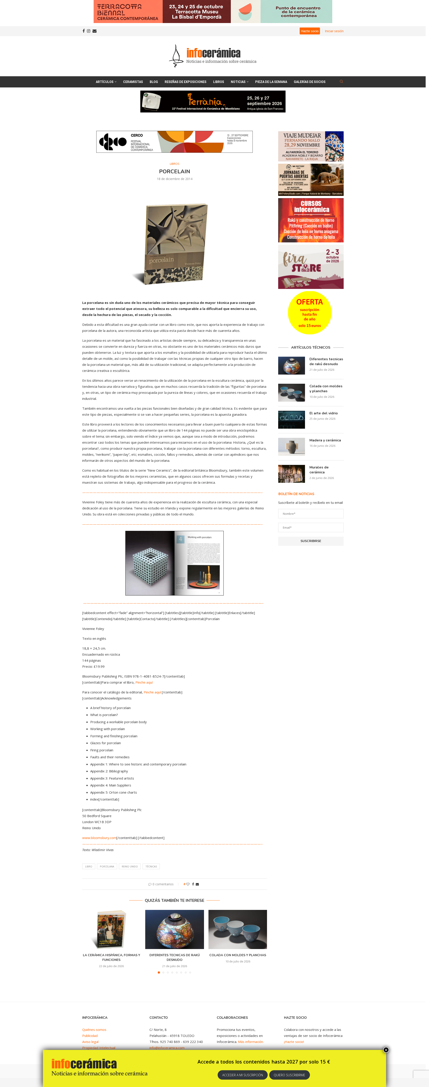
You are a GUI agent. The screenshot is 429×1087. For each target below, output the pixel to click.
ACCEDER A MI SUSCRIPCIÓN (242, 1075)
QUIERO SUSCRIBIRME (289, 1075)
